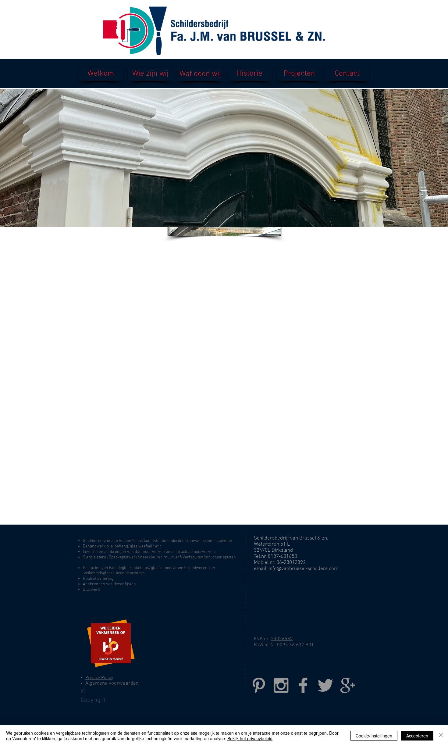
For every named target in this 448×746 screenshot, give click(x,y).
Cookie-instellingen (374, 736)
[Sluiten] (440, 735)
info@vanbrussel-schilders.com (303, 569)
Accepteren (417, 736)
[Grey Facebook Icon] (303, 685)
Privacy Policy (99, 677)
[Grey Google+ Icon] (347, 685)
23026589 (282, 639)
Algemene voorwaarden (112, 683)
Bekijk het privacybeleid (249, 738)
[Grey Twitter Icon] (325, 685)
